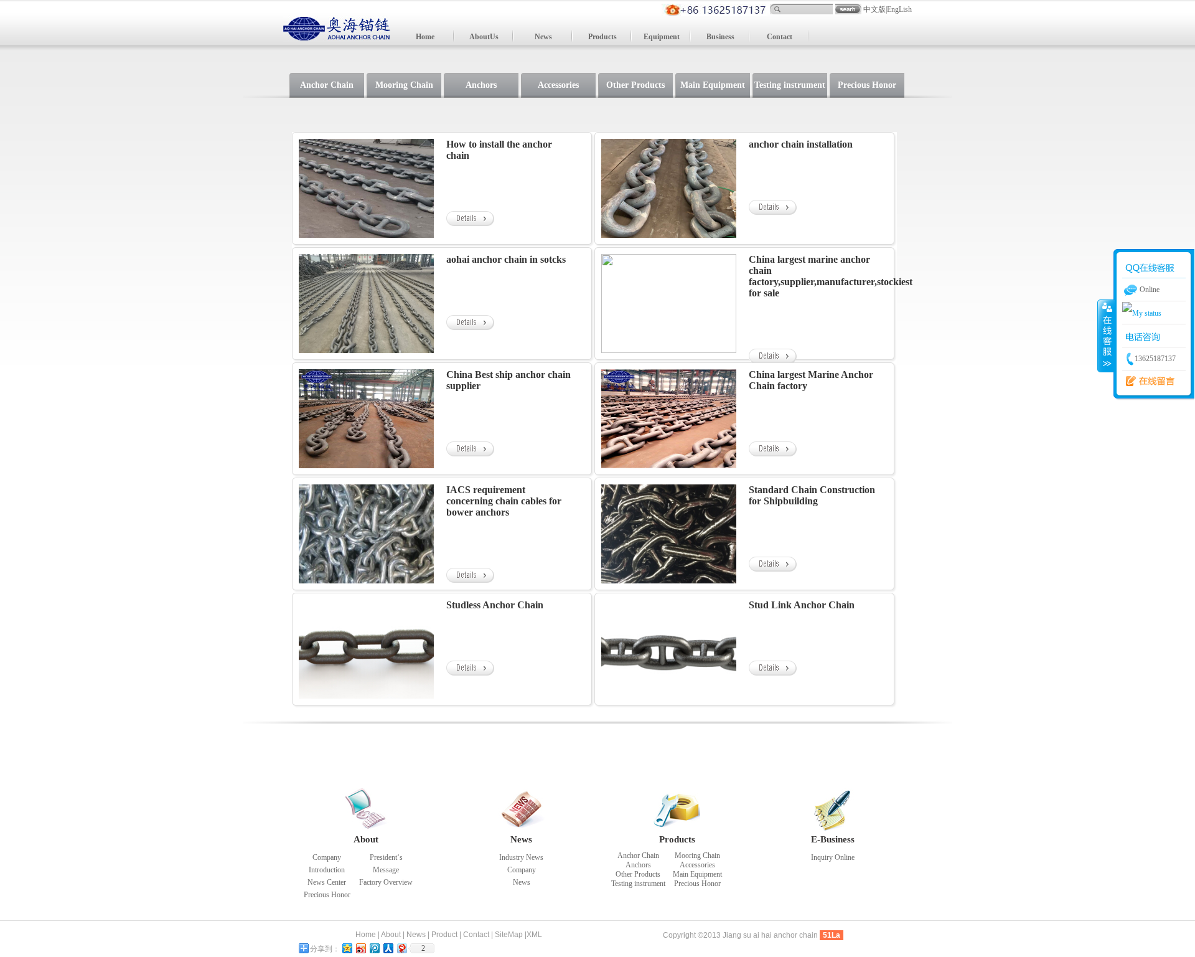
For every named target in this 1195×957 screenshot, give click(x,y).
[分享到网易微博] (401, 948)
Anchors (481, 85)
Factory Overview (386, 882)
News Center (326, 882)
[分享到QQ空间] (347, 948)
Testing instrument (789, 85)
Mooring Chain (404, 85)
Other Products (635, 85)
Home (425, 36)
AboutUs (484, 36)
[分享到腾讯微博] (374, 948)
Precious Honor (867, 85)
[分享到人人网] (388, 948)
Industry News (521, 857)
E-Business (833, 839)
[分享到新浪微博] (360, 948)
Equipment (662, 36)
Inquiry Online (833, 857)
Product (444, 934)
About (366, 839)
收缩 (1106, 335)
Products (602, 36)
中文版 (874, 9)
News (543, 36)
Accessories (558, 85)
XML (534, 934)
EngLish (899, 9)
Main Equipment (712, 85)
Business (720, 36)
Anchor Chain (327, 85)
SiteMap (509, 934)
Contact (779, 36)
